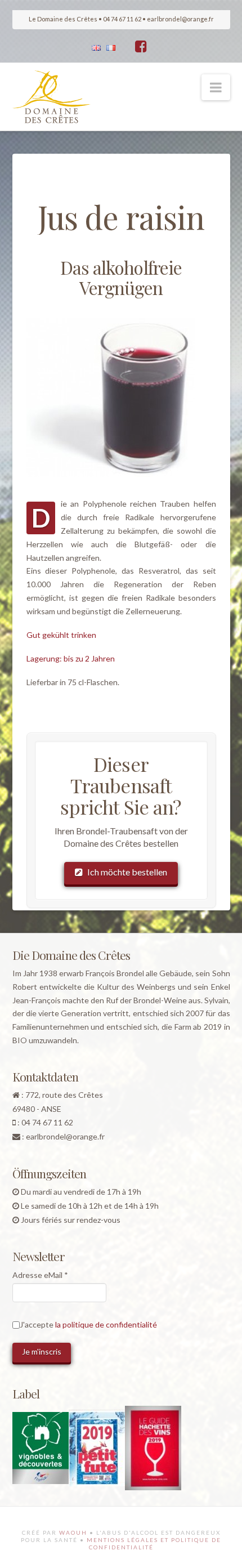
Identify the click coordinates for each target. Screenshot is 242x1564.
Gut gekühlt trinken (61, 635)
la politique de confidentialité (106, 1324)
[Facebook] (141, 46)
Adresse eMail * (40, 1275)
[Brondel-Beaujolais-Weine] (51, 97)
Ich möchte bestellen (127, 871)
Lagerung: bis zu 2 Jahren (70, 658)
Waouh (73, 1532)
